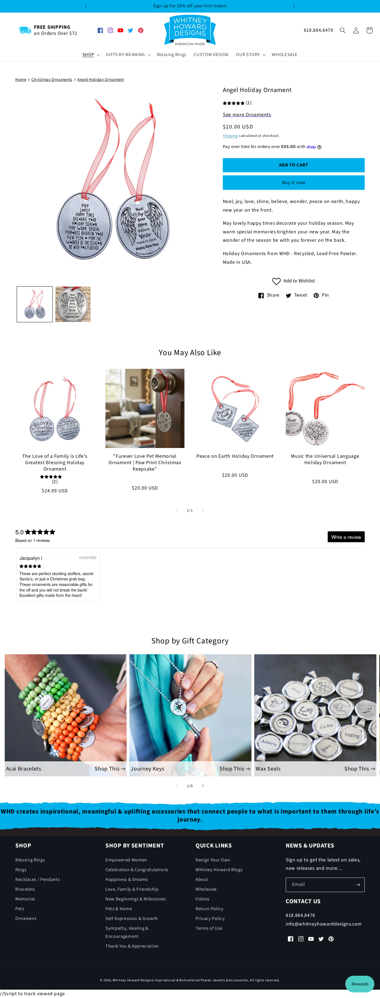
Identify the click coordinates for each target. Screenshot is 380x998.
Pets (19, 908)
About (202, 879)
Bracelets (25, 889)
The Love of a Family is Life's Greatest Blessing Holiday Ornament (55, 463)
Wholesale (206, 889)
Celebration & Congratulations (136, 869)
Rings (20, 869)
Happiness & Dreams (126, 879)
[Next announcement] (294, 6)
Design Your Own (213, 859)
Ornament (25, 918)
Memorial (25, 899)
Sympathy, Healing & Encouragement (127, 932)
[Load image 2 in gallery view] (73, 304)
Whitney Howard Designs (133, 980)
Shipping (230, 135)
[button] (91, 54)
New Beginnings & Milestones (135, 899)
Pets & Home (118, 908)
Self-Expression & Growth (131, 918)
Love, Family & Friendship (132, 889)
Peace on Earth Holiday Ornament (235, 456)
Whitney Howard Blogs (219, 869)
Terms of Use (209, 928)
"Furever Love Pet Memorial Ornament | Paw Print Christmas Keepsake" (144, 463)
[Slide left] (177, 510)
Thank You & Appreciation (132, 946)
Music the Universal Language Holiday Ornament (325, 459)
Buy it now (293, 182)
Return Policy (210, 908)
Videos (202, 899)
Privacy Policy (210, 918)
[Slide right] (203, 510)
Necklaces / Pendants (37, 879)
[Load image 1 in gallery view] (34, 304)
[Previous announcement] (86, 6)
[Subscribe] (357, 885)
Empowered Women (126, 859)
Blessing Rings (30, 859)
